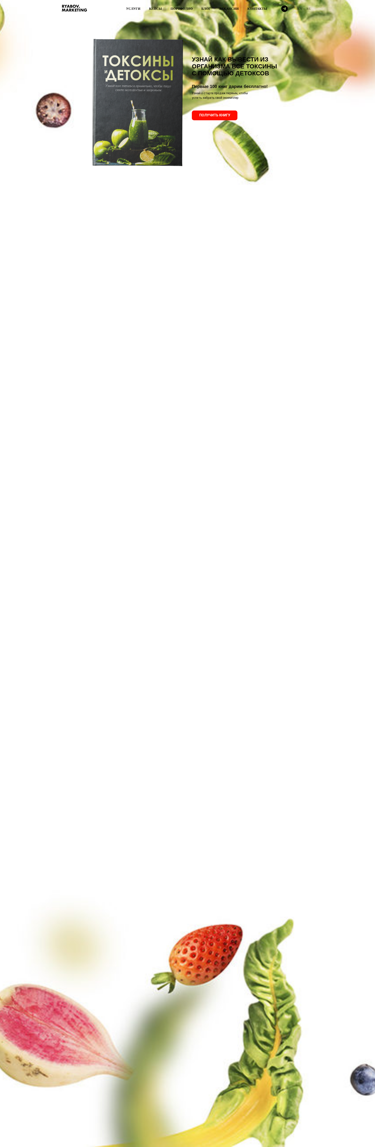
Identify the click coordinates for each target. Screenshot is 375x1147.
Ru (308, 8)
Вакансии (229, 8)
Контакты (257, 8)
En (300, 8)
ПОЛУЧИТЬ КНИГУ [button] (214, 115)
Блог (206, 8)
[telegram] (284, 8)
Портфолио (182, 8)
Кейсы (155, 8)
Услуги (133, 8)
